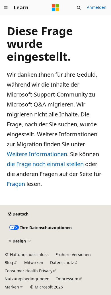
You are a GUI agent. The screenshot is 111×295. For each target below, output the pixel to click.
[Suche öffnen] (79, 8)
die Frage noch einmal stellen (45, 164)
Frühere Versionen (73, 254)
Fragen (16, 184)
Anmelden (96, 7)
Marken (12, 287)
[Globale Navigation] (5, 8)
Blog (9, 262)
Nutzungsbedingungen (27, 278)
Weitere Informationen (37, 154)
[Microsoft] (55, 7)
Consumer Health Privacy (28, 270)
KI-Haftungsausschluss (27, 254)
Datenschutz (62, 262)
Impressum (67, 278)
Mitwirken (33, 262)
